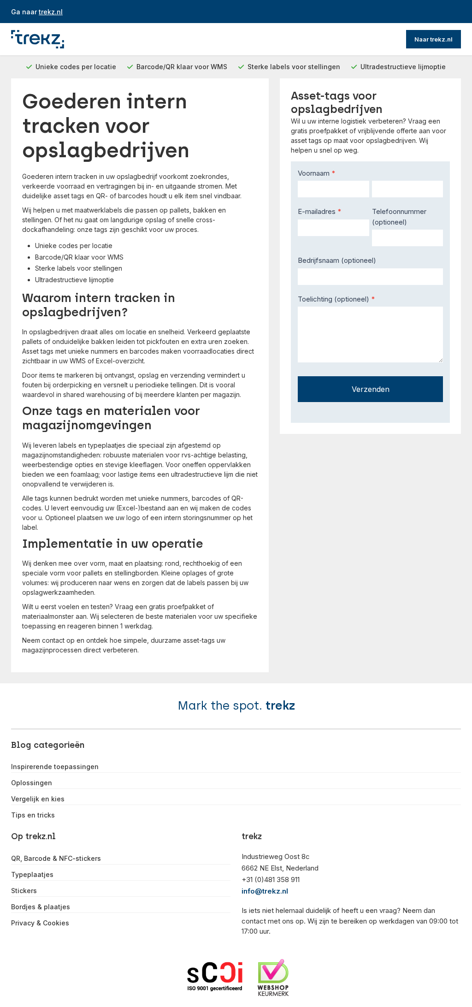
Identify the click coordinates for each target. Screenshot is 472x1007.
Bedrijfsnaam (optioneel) (337, 260)
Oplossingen (31, 783)
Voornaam (317, 173)
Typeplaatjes (32, 874)
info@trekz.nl (265, 891)
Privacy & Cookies (40, 923)
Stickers (24, 891)
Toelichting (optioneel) (336, 299)
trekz (280, 705)
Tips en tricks (33, 815)
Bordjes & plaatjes (40, 907)
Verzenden (370, 389)
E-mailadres (320, 211)
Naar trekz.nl (433, 39)
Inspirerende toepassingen (55, 767)
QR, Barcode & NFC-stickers (56, 858)
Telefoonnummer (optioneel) (399, 216)
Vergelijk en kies (38, 799)
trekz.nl (51, 12)
